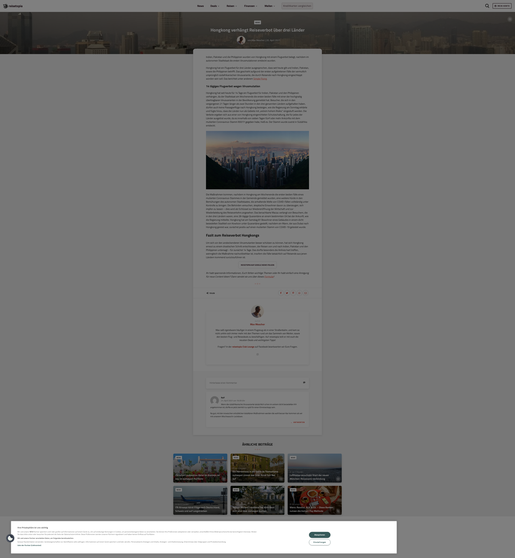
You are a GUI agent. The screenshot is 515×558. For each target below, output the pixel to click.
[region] (204, 537)
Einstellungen (319, 542)
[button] (10, 538)
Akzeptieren (319, 534)
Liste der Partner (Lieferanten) (29, 545)
